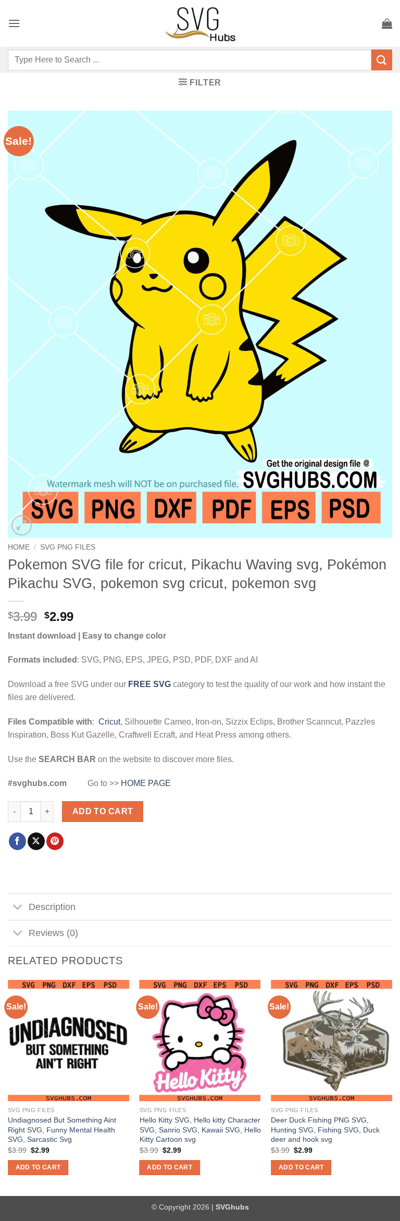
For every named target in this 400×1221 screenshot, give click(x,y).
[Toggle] (18, 907)
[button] (14, 23)
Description (52, 907)
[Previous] (8, 1087)
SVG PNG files (67, 547)
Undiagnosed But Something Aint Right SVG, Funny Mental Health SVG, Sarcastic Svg (62, 1129)
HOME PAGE (146, 783)
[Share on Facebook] (17, 841)
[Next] (391, 1087)
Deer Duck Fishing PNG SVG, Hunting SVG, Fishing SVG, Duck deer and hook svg (325, 1129)
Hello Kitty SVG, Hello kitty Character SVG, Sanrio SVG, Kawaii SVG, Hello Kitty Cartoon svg (200, 1129)
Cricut (109, 721)
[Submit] (381, 59)
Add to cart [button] (38, 1167)
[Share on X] (36, 841)
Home (19, 547)
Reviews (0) (53, 933)
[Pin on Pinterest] (55, 841)
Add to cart (102, 811)
